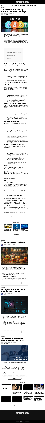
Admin (5, 294)
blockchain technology (13, 212)
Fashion (28, 5)
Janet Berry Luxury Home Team (21, 363)
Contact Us (25, 417)
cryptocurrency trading (22, 212)
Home (9, 5)
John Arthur (6, 14)
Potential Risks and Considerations (13, 56)
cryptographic (15, 73)
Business (15, 5)
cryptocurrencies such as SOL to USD (18, 133)
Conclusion (9, 58)
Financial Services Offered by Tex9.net (13, 53)
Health (35, 5)
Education (31, 5)
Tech (18, 5)
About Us (21, 417)
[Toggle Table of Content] (21, 49)
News (12, 5)
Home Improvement (23, 5)
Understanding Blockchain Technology (13, 50)
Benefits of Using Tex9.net (11, 55)
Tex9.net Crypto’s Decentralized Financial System (15, 52)
